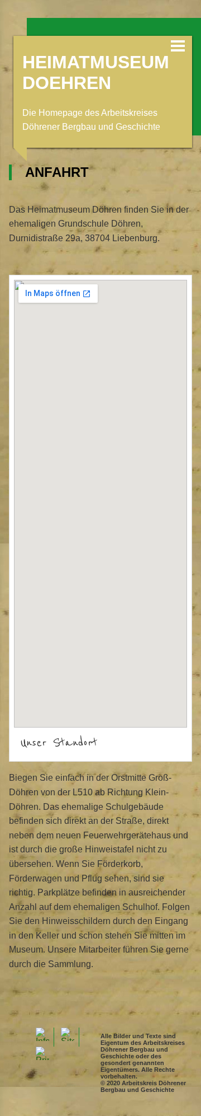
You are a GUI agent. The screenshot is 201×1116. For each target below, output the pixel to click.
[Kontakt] (42, 1037)
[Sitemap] (67, 1037)
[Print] (42, 1056)
